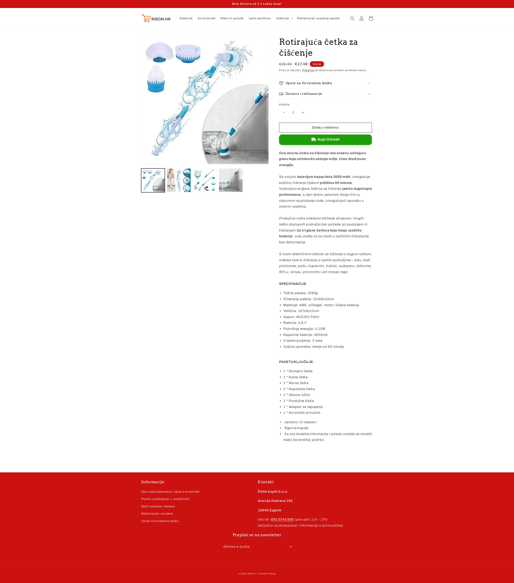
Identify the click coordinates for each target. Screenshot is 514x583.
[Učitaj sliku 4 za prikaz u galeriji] (231, 180)
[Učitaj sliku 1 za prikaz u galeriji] (153, 180)
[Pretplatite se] (290, 546)
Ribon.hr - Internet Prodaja (261, 574)
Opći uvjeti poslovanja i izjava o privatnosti (170, 491)
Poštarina (308, 70)
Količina (284, 104)
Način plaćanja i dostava (158, 506)
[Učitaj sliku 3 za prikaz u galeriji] (205, 180)
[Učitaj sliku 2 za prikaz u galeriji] (179, 180)
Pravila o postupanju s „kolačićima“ (165, 498)
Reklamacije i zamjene (157, 513)
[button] (284, 18)
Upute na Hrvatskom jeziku (160, 521)
